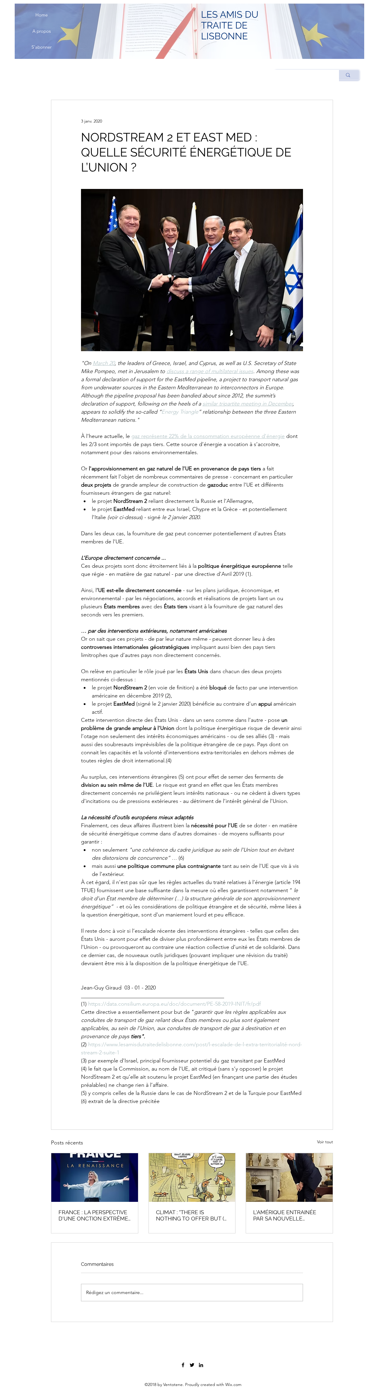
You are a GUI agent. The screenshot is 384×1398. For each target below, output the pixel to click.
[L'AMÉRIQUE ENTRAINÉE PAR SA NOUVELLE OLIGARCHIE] (289, 1177)
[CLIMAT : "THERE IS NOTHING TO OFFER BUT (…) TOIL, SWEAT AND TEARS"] (192, 1177)
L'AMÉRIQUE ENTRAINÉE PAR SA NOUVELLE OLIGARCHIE (284, 1215)
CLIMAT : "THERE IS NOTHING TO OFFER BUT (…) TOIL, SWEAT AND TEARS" (192, 1215)
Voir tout (325, 1141)
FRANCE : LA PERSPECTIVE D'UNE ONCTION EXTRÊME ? (93, 1215)
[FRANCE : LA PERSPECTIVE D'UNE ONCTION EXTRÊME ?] (94, 1177)
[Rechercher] (348, 75)
